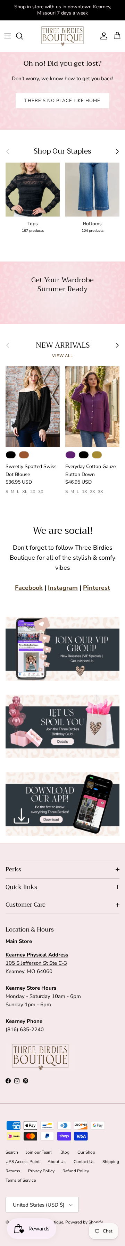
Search (12, 1152)
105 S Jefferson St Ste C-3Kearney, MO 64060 (37, 963)
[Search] (23, 36)
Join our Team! (39, 1152)
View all (62, 355)
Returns (13, 1171)
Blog (64, 1152)
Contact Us (84, 1161)
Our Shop (86, 1152)
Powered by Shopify (84, 1222)
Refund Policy (75, 1171)
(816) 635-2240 (25, 1029)
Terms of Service (21, 1180)
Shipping (110, 1161)
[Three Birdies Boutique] (62, 36)
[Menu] (7, 36)
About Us (57, 1161)
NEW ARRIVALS (63, 345)
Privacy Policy (41, 1171)
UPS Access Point (23, 1161)
